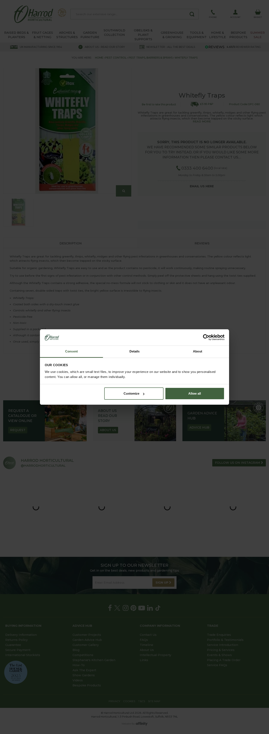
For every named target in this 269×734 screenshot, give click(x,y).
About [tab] (197, 351)
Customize (131, 393)
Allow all (194, 393)
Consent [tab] (71, 351)
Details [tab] (134, 351)
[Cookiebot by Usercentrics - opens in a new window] (206, 337)
